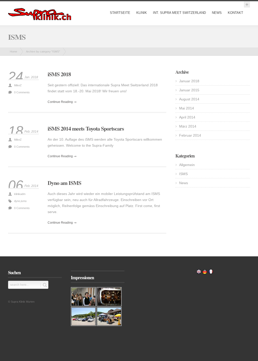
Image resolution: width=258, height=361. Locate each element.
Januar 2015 (189, 90)
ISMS (183, 174)
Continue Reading (60, 102)
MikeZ (18, 85)
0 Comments (22, 92)
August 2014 (189, 99)
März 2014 (187, 126)
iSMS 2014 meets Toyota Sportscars (86, 128)
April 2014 (187, 117)
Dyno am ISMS (64, 183)
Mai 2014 (186, 108)
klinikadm (19, 193)
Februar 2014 (190, 135)
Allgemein (187, 165)
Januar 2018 (189, 81)
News (217, 13)
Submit (44, 285)
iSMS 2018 (59, 74)
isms (24, 201)
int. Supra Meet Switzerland (179, 13)
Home (13, 51)
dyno (17, 201)
